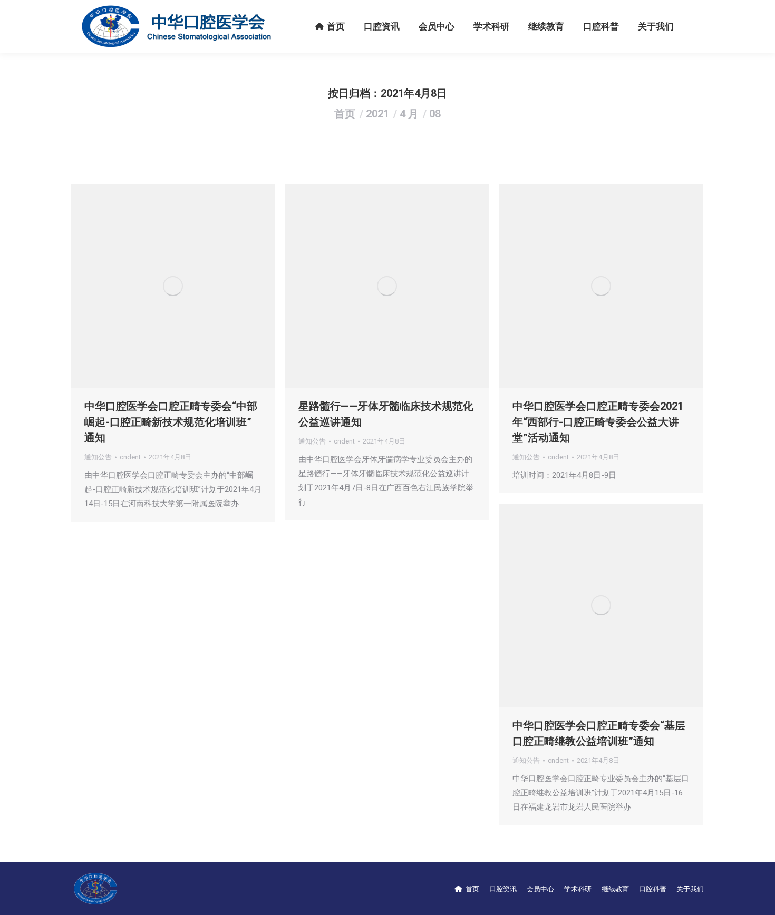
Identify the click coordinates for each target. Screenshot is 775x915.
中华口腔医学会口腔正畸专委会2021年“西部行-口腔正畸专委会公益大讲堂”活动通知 (597, 422)
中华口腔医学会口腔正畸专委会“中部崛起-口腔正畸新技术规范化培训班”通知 (170, 422)
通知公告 (98, 457)
